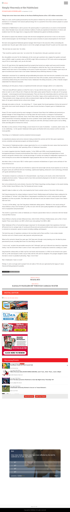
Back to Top (34, 506)
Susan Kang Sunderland (11, 11)
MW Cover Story (14, 271)
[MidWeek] (18, 3)
